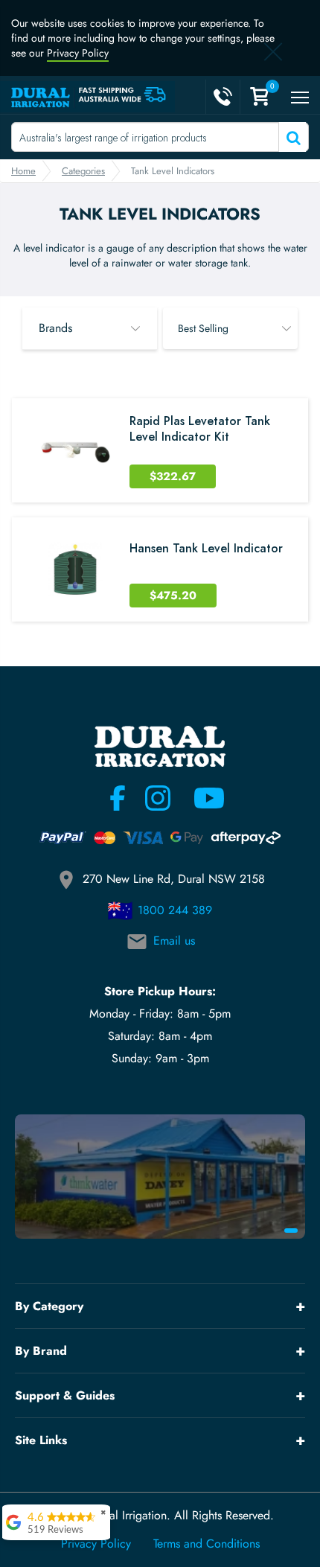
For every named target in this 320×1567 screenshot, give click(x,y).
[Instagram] (157, 798)
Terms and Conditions (206, 1544)
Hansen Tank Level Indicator (206, 549)
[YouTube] (200, 798)
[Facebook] (117, 798)
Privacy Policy (78, 52)
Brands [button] (55, 327)
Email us (174, 940)
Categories (83, 171)
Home (23, 171)
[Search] (292, 137)
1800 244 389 (175, 910)
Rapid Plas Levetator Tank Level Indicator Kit (199, 429)
